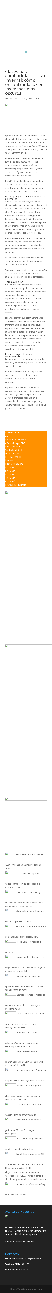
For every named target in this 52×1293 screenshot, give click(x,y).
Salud (36, 98)
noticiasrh (13, 98)
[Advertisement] (26, 33)
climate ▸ (16, 484)
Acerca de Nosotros (25, 1241)
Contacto (9, 1241)
